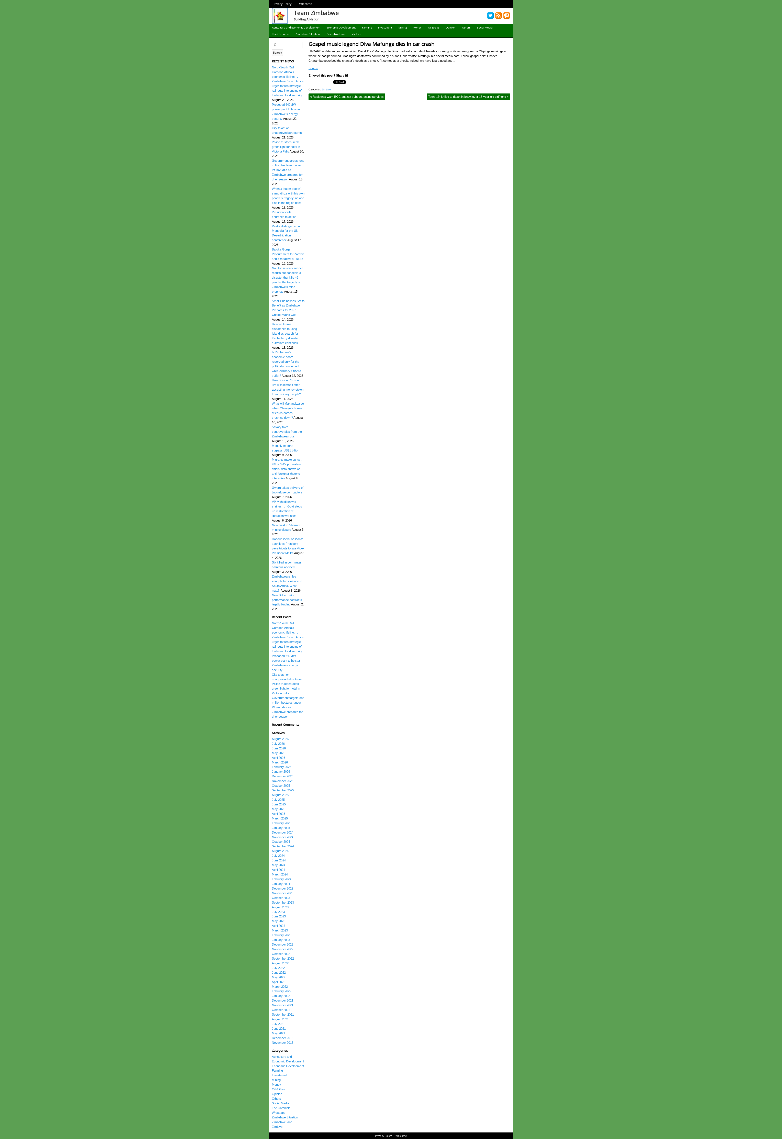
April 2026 (278, 757)
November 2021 (282, 1005)
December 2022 (282, 944)
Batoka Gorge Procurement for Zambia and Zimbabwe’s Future (288, 254)
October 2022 (281, 954)
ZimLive (356, 34)
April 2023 (278, 925)
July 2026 (278, 743)
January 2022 (281, 995)
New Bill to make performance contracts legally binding (287, 599)
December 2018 (282, 1038)
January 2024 (281, 883)
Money (417, 27)
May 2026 (278, 753)
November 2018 (282, 1042)
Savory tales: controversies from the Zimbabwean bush (287, 431)
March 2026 (280, 762)
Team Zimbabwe (316, 13)
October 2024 (281, 841)
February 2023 (281, 935)
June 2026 (279, 748)
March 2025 (280, 818)
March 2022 (280, 986)
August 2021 (280, 1019)
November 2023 (282, 893)
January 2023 (281, 939)
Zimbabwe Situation (307, 34)
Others (466, 27)
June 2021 (279, 1028)
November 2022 (282, 949)
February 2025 (281, 823)
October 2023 (281, 898)
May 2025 (278, 809)
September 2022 (283, 958)
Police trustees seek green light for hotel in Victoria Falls (286, 146)
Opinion (451, 27)
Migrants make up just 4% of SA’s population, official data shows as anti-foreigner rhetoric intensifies (286, 469)
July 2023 (278, 912)
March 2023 (280, 930)
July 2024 (278, 855)
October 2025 (281, 785)
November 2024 (282, 837)
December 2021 (282, 1000)
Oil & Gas (433, 27)
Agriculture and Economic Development (296, 27)
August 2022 (280, 963)
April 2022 (278, 982)
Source (313, 68)
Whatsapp (278, 1112)
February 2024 (281, 879)
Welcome (305, 4)
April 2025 (278, 813)
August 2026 (280, 739)
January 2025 (281, 827)
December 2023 (282, 888)
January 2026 (281, 771)
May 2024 (278, 865)
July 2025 (278, 799)
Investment (385, 27)
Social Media (485, 27)
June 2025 (279, 804)
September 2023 (283, 902)
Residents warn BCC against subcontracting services (347, 96)
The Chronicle (280, 34)
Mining (403, 27)
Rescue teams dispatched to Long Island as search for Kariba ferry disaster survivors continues (285, 333)
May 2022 (278, 977)
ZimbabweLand (336, 34)
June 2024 (279, 860)
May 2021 (278, 1033)
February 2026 (281, 767)
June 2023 (279, 916)
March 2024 (280, 874)
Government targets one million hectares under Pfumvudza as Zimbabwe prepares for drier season (288, 170)
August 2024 (280, 851)
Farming (367, 27)
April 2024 (278, 869)
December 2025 (282, 776)
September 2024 (283, 846)
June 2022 (279, 972)
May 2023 (278, 921)
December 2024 (282, 832)
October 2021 (281, 1010)
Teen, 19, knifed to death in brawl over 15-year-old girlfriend (468, 96)
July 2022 (278, 968)
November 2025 (282, 781)
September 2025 (283, 790)
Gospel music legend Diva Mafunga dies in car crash (372, 43)
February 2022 (281, 991)
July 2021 (278, 1024)
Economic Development (341, 27)
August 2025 (280, 795)
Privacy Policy (282, 4)
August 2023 (280, 907)
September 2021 (283, 1014)
